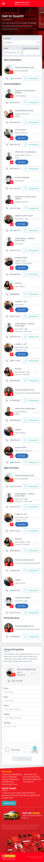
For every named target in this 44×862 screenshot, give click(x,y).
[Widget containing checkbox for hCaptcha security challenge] (21, 749)
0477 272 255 (14, 612)
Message (7, 723)
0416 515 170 (14, 250)
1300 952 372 (14, 440)
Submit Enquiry (24, 759)
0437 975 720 (14, 144)
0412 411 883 (14, 208)
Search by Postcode (31, 48)
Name (6, 688)
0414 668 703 (14, 122)
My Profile (36, 71)
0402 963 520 (14, 420)
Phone (6, 706)
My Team (21, 138)
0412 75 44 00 (15, 78)
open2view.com (22, 3)
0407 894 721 (14, 168)
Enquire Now (9, 803)
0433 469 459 (14, 274)
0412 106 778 (14, 188)
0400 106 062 (14, 462)
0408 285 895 (14, 380)
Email (6, 697)
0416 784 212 (14, 102)
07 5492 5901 (14, 400)
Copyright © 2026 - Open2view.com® (34, 857)
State (6, 48)
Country (7, 38)
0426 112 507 (14, 316)
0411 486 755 (14, 230)
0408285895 (14, 294)
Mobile (6, 714)
